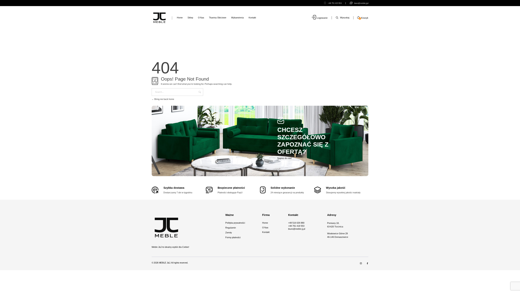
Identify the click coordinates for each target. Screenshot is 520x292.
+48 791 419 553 (335, 3)
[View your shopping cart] (357, 18)
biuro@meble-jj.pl (361, 3)
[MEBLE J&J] (159, 17)
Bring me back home (164, 99)
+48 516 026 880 (296, 223)
